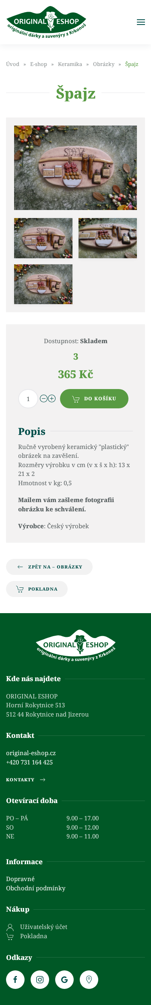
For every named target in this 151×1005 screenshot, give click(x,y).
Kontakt (20, 735)
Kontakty (20, 779)
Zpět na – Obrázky (55, 567)
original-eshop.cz (31, 753)
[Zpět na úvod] (46, 22)
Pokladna (43, 589)
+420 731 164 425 (29, 762)
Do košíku (100, 398)
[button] (141, 22)
